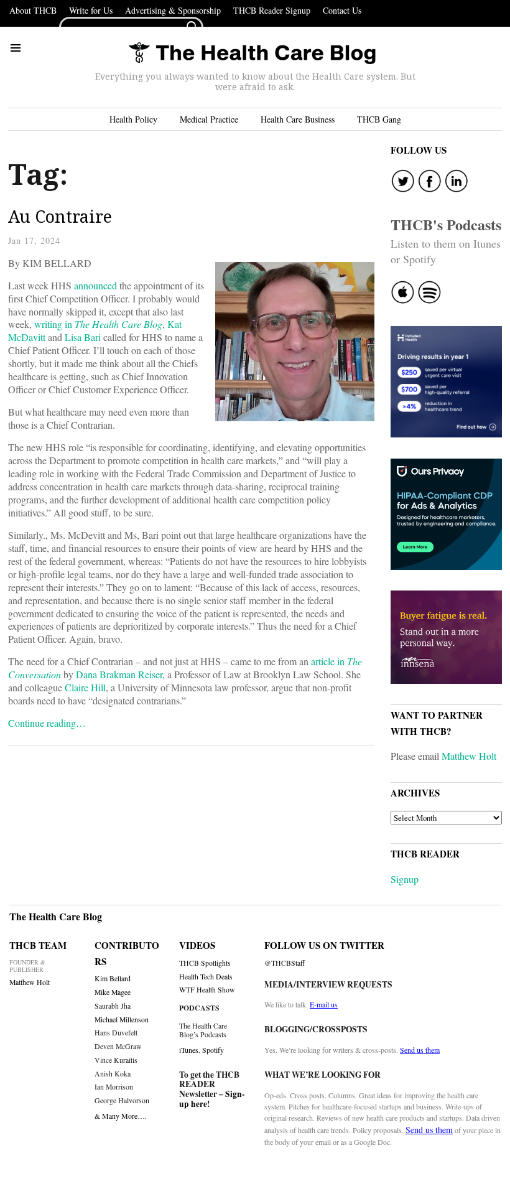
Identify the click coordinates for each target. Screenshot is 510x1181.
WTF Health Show (207, 989)
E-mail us (324, 1004)
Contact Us (342, 10)
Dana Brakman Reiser (119, 674)
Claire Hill (85, 687)
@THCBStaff (284, 963)
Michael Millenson (122, 1019)
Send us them (420, 1050)
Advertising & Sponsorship (173, 10)
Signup (405, 878)
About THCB (33, 10)
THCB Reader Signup (271, 10)
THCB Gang (379, 119)
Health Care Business (298, 119)
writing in (98, 323)
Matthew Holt (469, 755)
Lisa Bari (83, 336)
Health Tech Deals (206, 976)
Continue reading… (47, 722)
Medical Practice (209, 119)
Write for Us (91, 10)
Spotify (213, 1050)
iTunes (188, 1050)
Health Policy (133, 119)
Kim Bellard (113, 978)
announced (95, 285)
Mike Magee (113, 992)
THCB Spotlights (205, 963)
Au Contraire (60, 216)
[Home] (252, 53)
